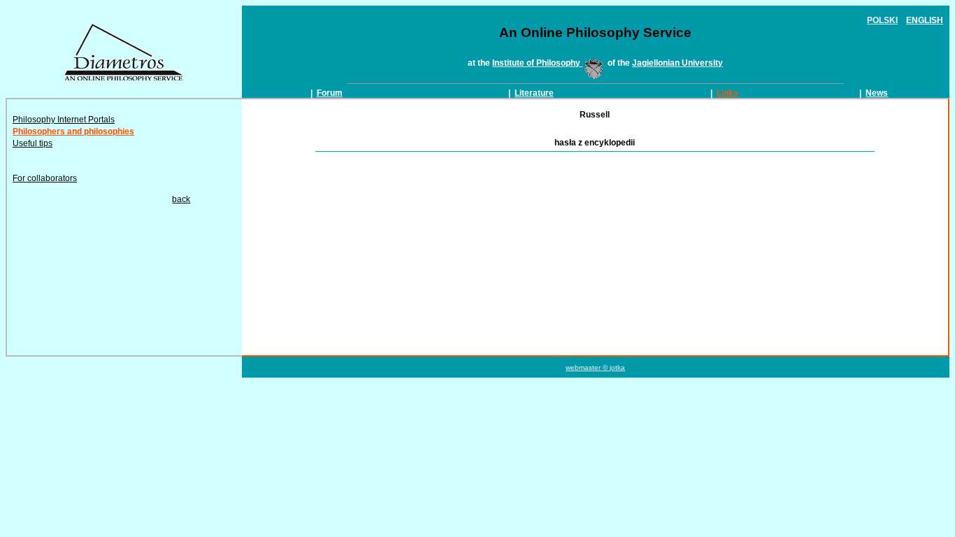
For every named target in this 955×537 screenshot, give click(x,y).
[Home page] (123, 78)
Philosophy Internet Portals (64, 119)
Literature (534, 93)
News (877, 93)
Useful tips (32, 143)
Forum (330, 93)
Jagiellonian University (677, 63)
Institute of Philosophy (537, 63)
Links (727, 93)
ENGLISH (924, 20)
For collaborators (45, 178)
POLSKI (882, 20)
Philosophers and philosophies (73, 131)
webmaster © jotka (595, 367)
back (181, 199)
